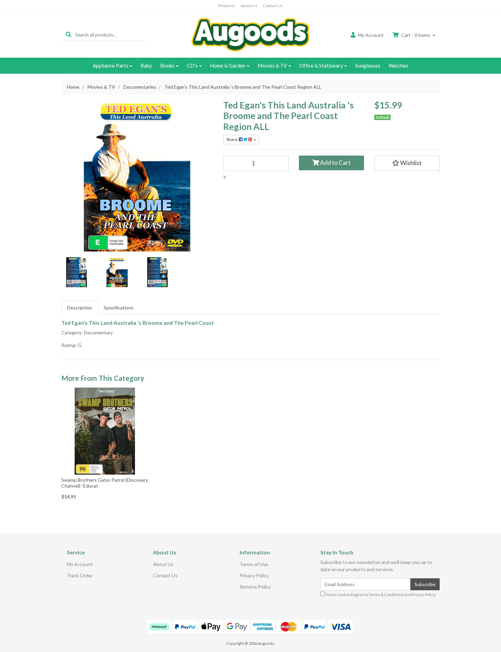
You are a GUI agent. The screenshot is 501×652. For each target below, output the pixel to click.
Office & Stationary (321, 65)
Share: (232, 139)
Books (167, 65)
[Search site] (68, 35)
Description (79, 307)
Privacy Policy (254, 575)
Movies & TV (272, 65)
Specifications (119, 307)
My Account (80, 564)
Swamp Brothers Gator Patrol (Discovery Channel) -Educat (104, 483)
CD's (192, 65)
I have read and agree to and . (380, 594)
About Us (249, 5)
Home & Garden (227, 65)
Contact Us (273, 5)
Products (226, 5)
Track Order (80, 575)
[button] (407, 163)
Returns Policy (255, 587)
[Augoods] (250, 34)
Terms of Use (254, 564)
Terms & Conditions (386, 594)
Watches (398, 65)
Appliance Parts (110, 65)
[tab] (79, 307)
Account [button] (371, 35)
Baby (146, 65)
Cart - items (415, 35)
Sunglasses (367, 65)
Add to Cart (335, 162)
